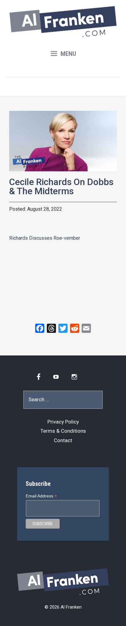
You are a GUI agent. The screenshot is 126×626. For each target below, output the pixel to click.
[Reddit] (74, 328)
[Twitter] (63, 328)
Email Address (41, 496)
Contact (63, 440)
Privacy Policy (63, 422)
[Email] (86, 328)
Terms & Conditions (63, 431)
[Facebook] (40, 328)
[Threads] (51, 328)
